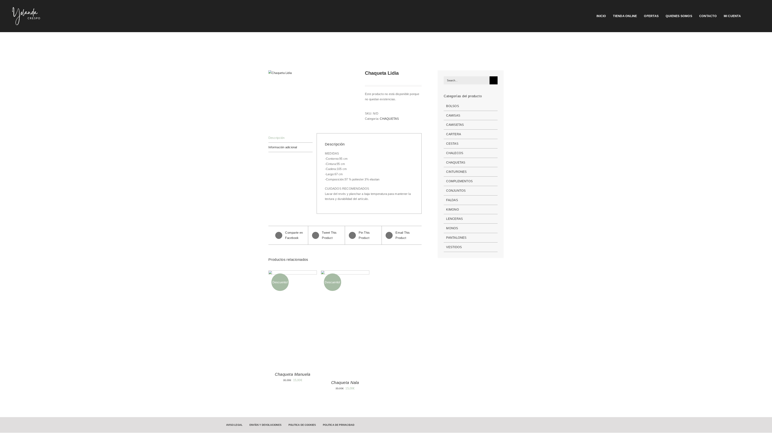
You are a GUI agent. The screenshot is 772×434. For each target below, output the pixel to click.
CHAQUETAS (389, 118)
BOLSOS (452, 106)
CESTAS (452, 143)
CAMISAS (453, 115)
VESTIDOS (454, 247)
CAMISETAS (455, 124)
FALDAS (452, 200)
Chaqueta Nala (345, 382)
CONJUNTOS (456, 190)
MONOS (452, 228)
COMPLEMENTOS (459, 181)
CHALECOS (454, 153)
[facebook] (673, 425)
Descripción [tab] (276, 137)
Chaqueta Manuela (292, 374)
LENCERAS (454, 218)
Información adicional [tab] (282, 147)
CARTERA (453, 134)
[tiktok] (679, 425)
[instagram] (666, 425)
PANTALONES (456, 237)
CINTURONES (456, 171)
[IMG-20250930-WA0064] (313, 73)
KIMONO (452, 209)
